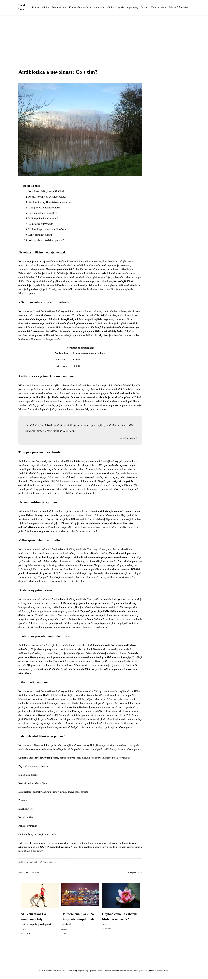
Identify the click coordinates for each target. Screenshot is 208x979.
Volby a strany (158, 7)
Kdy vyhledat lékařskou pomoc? (46, 240)
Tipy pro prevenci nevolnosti (44, 207)
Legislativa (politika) (127, 7)
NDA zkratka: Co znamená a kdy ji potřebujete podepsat (36, 919)
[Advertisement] (104, 36)
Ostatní (144, 7)
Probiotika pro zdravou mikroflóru (47, 229)
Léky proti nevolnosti (40, 234)
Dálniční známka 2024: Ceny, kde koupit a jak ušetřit (78, 919)
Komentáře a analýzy (80, 7)
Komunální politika (104, 7)
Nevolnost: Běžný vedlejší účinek (46, 191)
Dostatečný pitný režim (40, 223)
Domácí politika (40, 7)
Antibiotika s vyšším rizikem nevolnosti (49, 202)
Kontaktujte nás (49, 862)
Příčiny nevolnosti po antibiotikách (47, 196)
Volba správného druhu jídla (43, 218)
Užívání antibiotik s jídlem (42, 212)
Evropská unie (59, 7)
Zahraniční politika (178, 7)
